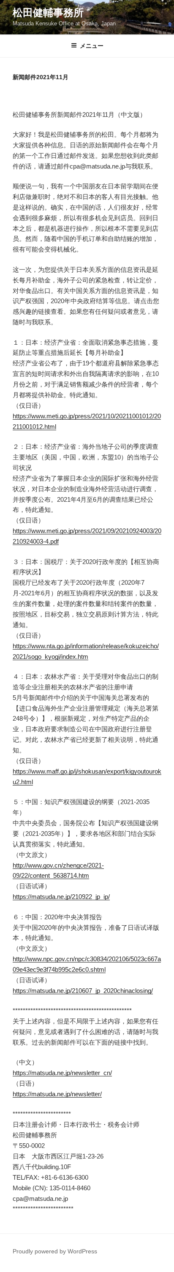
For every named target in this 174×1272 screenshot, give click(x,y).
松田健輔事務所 (48, 12)
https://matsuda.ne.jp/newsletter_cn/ (62, 1072)
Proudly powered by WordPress (55, 1251)
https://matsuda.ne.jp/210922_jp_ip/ (61, 896)
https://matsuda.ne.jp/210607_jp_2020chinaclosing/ (83, 990)
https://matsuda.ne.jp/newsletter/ (57, 1094)
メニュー (91, 45)
